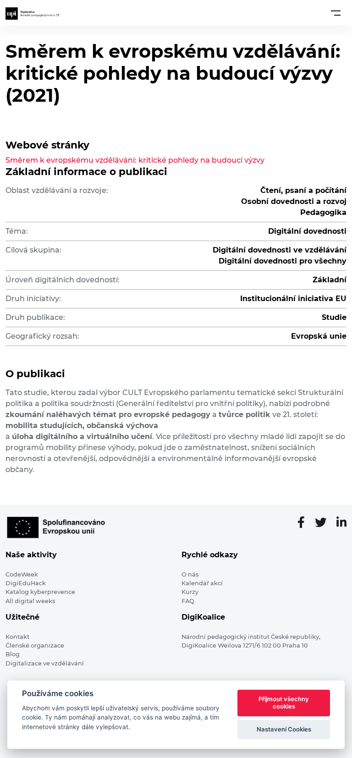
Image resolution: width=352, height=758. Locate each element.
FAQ (188, 601)
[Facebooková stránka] (304, 522)
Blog (13, 654)
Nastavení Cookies (284, 729)
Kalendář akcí (202, 583)
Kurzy (190, 591)
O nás (190, 574)
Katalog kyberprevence (40, 591)
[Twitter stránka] (324, 522)
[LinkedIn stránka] (341, 522)
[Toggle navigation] (335, 12)
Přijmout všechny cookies (283, 702)
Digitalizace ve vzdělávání (45, 663)
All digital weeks (30, 601)
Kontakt (17, 636)
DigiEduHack (26, 583)
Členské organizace (35, 645)
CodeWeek (22, 574)
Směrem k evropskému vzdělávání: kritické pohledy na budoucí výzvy (135, 160)
